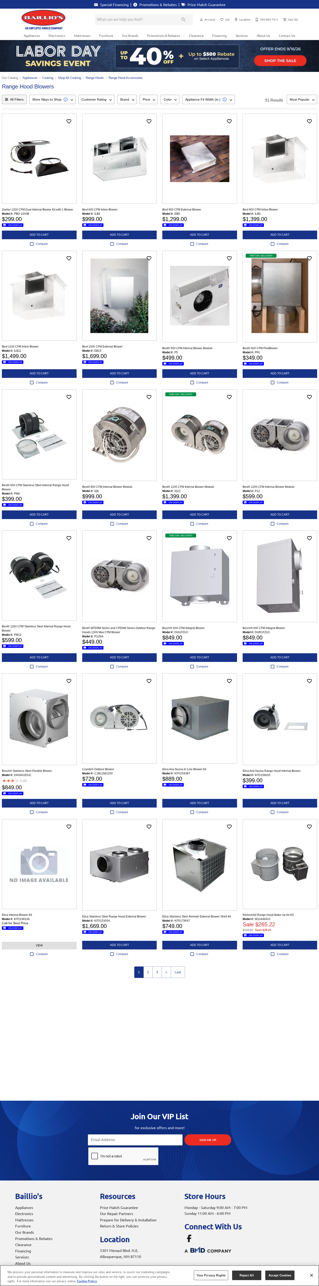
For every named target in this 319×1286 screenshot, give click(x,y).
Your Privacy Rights (211, 1275)
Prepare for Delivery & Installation (128, 1219)
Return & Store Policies (119, 1225)
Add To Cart (39, 234)
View (39, 945)
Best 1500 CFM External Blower (102, 346)
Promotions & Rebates (157, 4)
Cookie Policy (87, 1281)
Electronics (57, 35)
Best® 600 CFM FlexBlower (260, 348)
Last (178, 972)
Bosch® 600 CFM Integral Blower (183, 628)
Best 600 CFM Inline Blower (99, 209)
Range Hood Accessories (126, 78)
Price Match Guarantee (206, 4)
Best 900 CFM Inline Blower (260, 209)
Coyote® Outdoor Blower (98, 769)
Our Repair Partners (116, 1213)
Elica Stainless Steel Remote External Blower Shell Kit (196, 916)
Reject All (247, 1275)
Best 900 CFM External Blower (181, 209)
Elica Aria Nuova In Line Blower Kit (184, 769)
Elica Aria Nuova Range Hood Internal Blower (272, 771)
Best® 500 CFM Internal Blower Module (187, 348)
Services (242, 35)
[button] (201, 19)
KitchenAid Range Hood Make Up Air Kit (268, 915)
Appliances (32, 35)
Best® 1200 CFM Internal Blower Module (188, 486)
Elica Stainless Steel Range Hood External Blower (114, 916)
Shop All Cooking (69, 78)
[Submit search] (183, 19)
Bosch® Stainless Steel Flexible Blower (27, 771)
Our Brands (130, 35)
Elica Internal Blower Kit (17, 915)
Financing (219, 35)
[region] (159, 1275)
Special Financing (114, 4)
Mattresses (82, 35)
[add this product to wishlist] (68, 121)
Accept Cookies (280, 1275)
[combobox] (52, 99)
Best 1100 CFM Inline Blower (20, 346)
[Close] (311, 1275)
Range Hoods (95, 78)
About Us (263, 35)
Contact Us (287, 35)
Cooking (47, 78)
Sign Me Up (207, 1140)
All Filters (17, 99)
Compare (42, 244)
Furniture (106, 35)
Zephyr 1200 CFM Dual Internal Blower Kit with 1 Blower (37, 209)
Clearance (196, 35)
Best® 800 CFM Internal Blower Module (107, 486)
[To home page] (51, 19)
